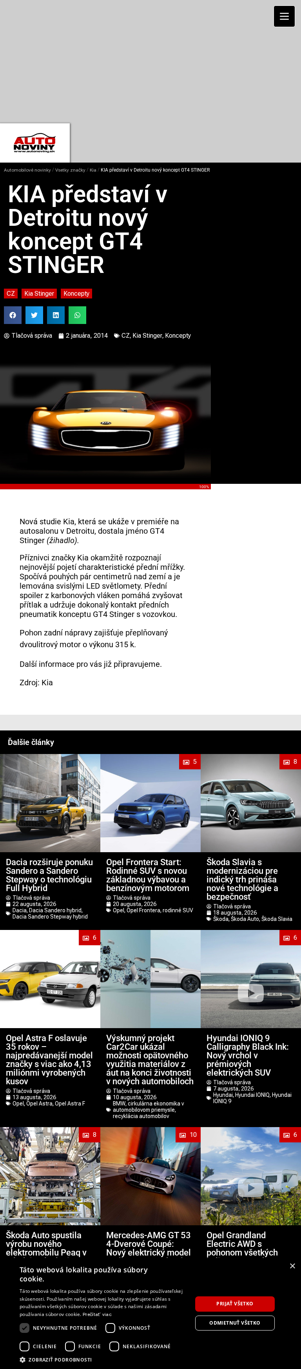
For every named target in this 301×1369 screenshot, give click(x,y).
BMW (119, 1103)
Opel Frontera (143, 910)
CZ (11, 293)
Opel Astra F (70, 1103)
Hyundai (223, 1095)
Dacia (20, 910)
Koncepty (76, 293)
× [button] (292, 1266)
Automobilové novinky (27, 170)
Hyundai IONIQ (252, 1095)
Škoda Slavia (276, 919)
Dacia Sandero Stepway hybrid (50, 916)
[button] (13, 315)
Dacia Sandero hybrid (55, 910)
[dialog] (150, 1313)
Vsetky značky (70, 170)
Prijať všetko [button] (234, 1303)
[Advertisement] (153, 61)
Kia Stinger (39, 293)
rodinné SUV (178, 910)
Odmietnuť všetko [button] (234, 1323)
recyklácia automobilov (141, 1116)
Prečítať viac (97, 1314)
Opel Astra (39, 1103)
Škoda (220, 919)
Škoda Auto (245, 919)
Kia (93, 170)
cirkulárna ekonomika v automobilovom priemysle (148, 1106)
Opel (118, 910)
